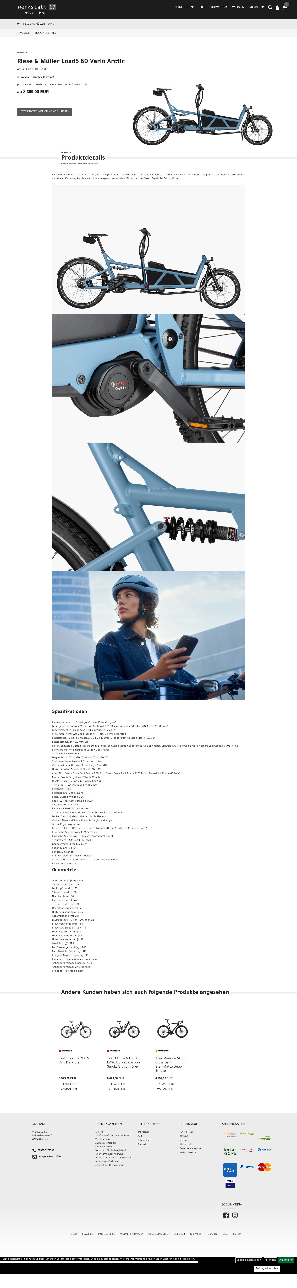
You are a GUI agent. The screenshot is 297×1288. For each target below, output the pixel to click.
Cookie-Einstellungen (248, 1260)
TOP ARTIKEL (187, 1132)
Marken (237, 1234)
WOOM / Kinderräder (131, 1234)
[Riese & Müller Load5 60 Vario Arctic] (203, 100)
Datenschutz (144, 1140)
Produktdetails (45, 33)
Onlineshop (181, 7)
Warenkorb (185, 1144)
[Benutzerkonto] (277, 8)
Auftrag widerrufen (267, 1268)
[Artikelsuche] (270, 9)
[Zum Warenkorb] (285, 9)
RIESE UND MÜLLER (34, 24)
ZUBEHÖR (179, 1234)
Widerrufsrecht (188, 1152)
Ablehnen (270, 1260)
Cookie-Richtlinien (183, 1259)
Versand (184, 1140)
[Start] (18, 24)
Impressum (143, 1132)
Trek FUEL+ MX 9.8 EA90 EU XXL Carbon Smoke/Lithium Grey (123, 1063)
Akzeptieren (286, 1260)
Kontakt (142, 1144)
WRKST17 (238, 7)
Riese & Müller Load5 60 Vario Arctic (71, 62)
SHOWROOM (218, 7)
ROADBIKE (87, 1234)
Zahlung (184, 1136)
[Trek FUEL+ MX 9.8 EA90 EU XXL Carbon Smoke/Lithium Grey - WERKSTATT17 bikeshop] (124, 1026)
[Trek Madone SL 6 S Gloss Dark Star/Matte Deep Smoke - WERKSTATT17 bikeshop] (172, 1026)
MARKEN (255, 7)
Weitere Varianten (69, 1087)
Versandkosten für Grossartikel (68, 85)
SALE (202, 7)
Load (51, 24)
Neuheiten (212, 1234)
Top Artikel (195, 1234)
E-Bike (74, 1234)
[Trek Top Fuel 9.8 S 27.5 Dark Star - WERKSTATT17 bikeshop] (76, 1026)
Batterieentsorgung (190, 1148)
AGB (140, 1136)
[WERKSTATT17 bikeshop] (36, 9)
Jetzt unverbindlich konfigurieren (44, 111)
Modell (24, 33)
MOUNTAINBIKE (106, 1234)
